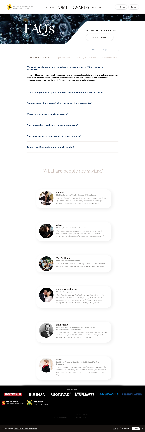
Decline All (125, 429)
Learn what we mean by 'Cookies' (25, 429)
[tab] (40, 57)
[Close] (142, 428)
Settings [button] (115, 429)
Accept (136, 429)
